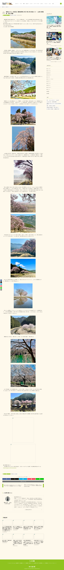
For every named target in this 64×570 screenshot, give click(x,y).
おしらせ (49, 70)
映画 (48, 91)
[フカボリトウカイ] (7, 3)
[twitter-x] (30, 561)
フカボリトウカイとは (11, 563)
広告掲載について (22, 563)
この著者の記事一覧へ (28, 509)
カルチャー (8, 15)
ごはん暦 (57, 100)
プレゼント (49, 87)
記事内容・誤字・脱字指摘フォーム (39, 563)
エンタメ (49, 68)
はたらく (49, 85)
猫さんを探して (56, 107)
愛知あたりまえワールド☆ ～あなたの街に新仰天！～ (54, 104)
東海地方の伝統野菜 (50, 107)
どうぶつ (49, 83)
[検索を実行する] (61, 3)
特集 (48, 93)
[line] (34, 561)
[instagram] (32, 561)
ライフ (49, 89)
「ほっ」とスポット (52, 100)
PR (47, 100)
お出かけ (5, 15)
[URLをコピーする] (1, 289)
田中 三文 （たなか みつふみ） (7, 503)
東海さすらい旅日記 (13, 15)
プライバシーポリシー (52, 563)
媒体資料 (17, 563)
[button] (6, 479)
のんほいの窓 (49, 101)
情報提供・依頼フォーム (29, 563)
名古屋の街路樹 (54, 101)
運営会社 (46, 563)
